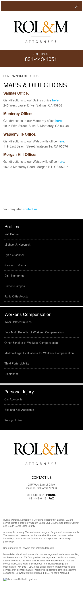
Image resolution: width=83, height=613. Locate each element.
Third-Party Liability (16, 363)
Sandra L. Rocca (15, 265)
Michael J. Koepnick (17, 244)
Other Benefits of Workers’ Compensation (31, 342)
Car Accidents (13, 399)
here (55, 100)
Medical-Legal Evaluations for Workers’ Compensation (39, 353)
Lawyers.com (28, 547)
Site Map (9, 541)
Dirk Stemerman (14, 275)
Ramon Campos (14, 286)
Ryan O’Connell (14, 255)
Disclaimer (11, 374)
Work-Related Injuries (18, 322)
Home (7, 76)
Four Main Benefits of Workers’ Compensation (34, 332)
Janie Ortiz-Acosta (16, 296)
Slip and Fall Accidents (19, 409)
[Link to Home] (41, 30)
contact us (30, 209)
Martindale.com (46, 547)
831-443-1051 (41, 59)
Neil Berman (12, 234)
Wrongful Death (14, 420)
